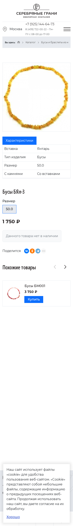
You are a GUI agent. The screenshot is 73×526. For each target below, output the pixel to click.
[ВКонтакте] (26, 251)
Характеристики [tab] (19, 141)
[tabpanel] (36, 161)
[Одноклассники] (32, 251)
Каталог (31, 42)
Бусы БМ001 (35, 286)
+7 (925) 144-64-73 (39, 24)
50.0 (9, 209)
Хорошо (13, 517)
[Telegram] (37, 251)
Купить (34, 299)
